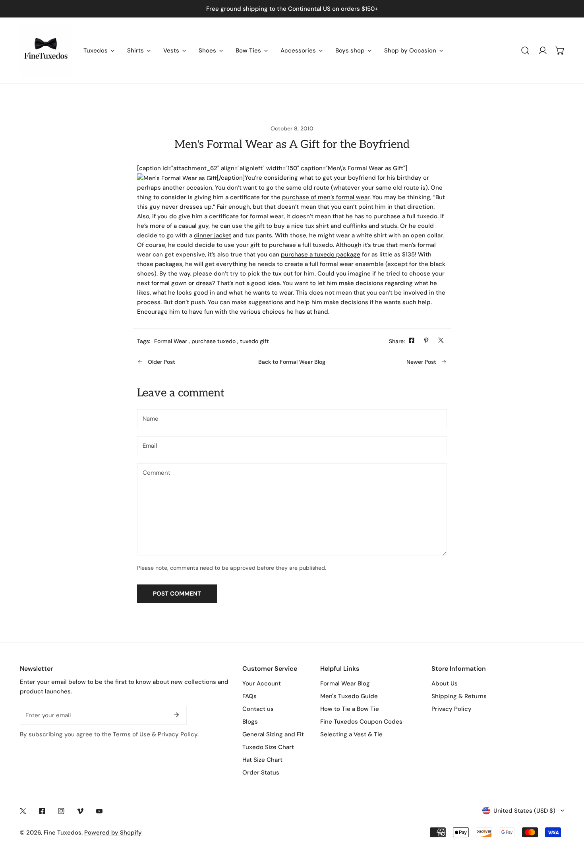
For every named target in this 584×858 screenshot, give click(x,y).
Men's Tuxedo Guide (349, 696)
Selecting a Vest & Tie (351, 734)
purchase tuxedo (213, 341)
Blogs (250, 722)
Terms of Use (131, 734)
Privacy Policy (451, 709)
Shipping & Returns (459, 696)
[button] (560, 50)
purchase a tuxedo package (320, 254)
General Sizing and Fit (273, 734)
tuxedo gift (254, 341)
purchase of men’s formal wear (325, 197)
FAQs (249, 696)
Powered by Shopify (113, 833)
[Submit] (176, 715)
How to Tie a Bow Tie (349, 709)
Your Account (261, 683)
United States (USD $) (524, 811)
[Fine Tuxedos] (46, 50)
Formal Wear (170, 341)
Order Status (260, 772)
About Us (444, 683)
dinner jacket (212, 235)
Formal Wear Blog (345, 683)
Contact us (258, 709)
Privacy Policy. (178, 734)
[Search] (525, 50)
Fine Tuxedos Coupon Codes (361, 722)
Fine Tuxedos (62, 833)
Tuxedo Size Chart (268, 747)
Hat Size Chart (262, 760)
